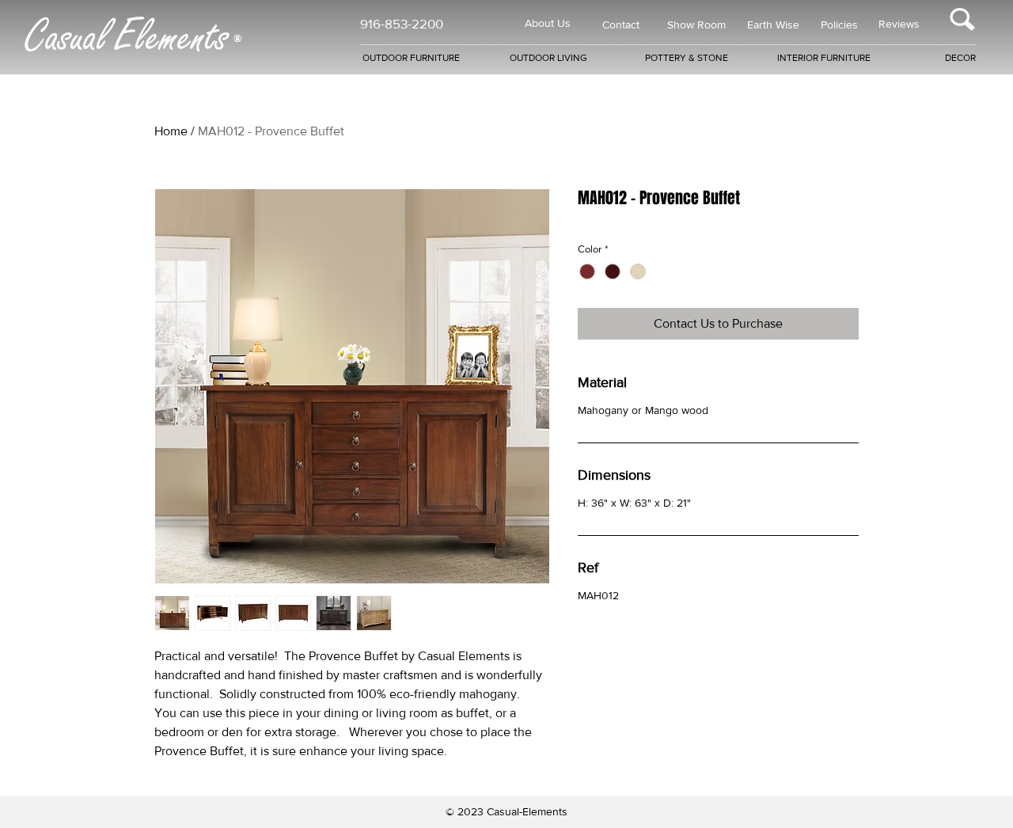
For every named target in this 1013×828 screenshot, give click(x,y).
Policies (839, 24)
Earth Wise (773, 24)
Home (171, 131)
